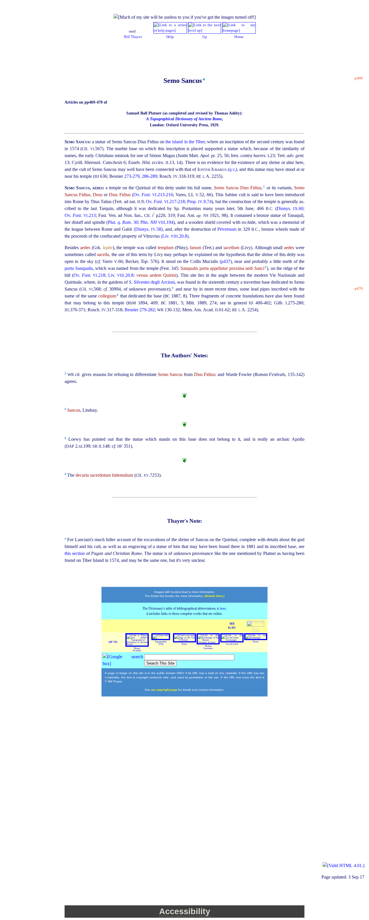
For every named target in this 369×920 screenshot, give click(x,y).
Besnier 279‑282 (140, 309)
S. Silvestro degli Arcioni (152, 282)
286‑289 (149, 176)
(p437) (226, 261)
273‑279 (132, 176)
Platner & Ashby (137, 649)
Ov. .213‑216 (153, 194)
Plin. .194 (156, 222)
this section (75, 553)
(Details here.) (214, 596)
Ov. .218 (89, 275)
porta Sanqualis (79, 268)
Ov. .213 (80, 215)
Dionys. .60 (290, 208)
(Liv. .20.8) (175, 236)
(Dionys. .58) (148, 229)
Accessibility (184, 911)
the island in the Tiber (185, 141)
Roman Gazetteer (208, 647)
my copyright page (164, 689)
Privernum (227, 229)
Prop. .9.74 (199, 201)
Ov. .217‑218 (165, 201)
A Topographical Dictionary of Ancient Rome (184, 119)
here (223, 608)
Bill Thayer (133, 37)
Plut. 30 (123, 222)
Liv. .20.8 (120, 275)
